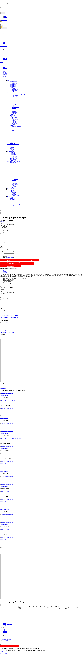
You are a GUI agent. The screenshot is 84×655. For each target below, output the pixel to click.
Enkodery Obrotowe (13, 81)
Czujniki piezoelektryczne (16, 206)
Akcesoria (11, 87)
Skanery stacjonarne (13, 163)
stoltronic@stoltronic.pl (6, 639)
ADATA (4, 65)
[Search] (1, 26)
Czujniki (8, 92)
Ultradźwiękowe (13, 114)
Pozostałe (13, 187)
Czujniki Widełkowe (15, 96)
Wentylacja (12, 145)
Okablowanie (14, 90)
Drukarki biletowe (13, 154)
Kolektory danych (10, 188)
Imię (1, 251)
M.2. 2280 (16, 179)
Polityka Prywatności (6, 629)
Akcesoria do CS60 (15, 168)
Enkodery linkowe (6, 616)
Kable (13, 133)
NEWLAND (5, 72)
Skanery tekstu (12, 190)
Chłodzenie (12, 147)
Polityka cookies (6, 630)
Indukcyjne (12, 109)
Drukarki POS (12, 199)
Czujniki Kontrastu (15, 107)
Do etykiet (11, 116)
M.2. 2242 (16, 178)
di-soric (4, 67)
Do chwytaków (14, 123)
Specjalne (11, 125)
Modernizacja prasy (13, 201)
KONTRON (5, 70)
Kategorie (4, 76)
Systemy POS (9, 196)
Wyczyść (2, 0)
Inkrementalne (14, 83)
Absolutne (14, 82)
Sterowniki (16, 102)
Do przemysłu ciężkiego (16, 126)
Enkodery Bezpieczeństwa (14, 91)
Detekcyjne (16, 101)
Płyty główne (12, 170)
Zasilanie (13, 182)
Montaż (13, 88)
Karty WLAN (14, 186)
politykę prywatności (9, 257)
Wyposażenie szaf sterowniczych (13, 144)
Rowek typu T (14, 122)
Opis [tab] (3, 270)
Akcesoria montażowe (16, 134)
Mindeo (4, 71)
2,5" (15, 177)
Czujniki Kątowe (15, 97)
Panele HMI (9, 208)
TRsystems (5, 74)
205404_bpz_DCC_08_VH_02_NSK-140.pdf (9, 315)
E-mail (2, 252)
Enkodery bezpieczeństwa (7, 617)
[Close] (1, 247)
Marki (1, 62)
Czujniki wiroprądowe (16, 205)
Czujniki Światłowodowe (16, 105)
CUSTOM (5, 66)
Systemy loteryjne (13, 159)
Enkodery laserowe (6, 615)
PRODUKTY (7, 78)
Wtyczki (13, 136)
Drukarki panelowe (13, 153)
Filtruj (5, 0)
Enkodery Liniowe (13, 84)
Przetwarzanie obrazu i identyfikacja (13, 161)
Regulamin (5, 631)
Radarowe (14, 127)
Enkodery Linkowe (13, 86)
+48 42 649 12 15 (5, 640)
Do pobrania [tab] (5, 272)
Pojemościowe (14, 117)
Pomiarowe (16, 100)
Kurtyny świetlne (15, 99)
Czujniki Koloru (15, 106)
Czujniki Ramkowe (15, 98)
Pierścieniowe (14, 111)
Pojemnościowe (12, 115)
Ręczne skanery (12, 165)
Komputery (12, 171)
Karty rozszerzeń (15, 184)
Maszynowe (12, 141)
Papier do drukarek (13, 160)
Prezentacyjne (14, 194)
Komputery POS (13, 198)
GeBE (4, 69)
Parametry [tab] (4, 271)
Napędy (8, 207)
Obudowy (14, 180)
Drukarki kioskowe (13, 152)
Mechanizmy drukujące (14, 158)
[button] (3, 388)
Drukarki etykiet (12, 155)
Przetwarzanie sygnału (16, 138)
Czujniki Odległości (15, 95)
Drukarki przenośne (13, 157)
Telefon (1, 254)
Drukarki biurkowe (13, 156)
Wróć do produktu (10, 260)
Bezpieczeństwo (12, 128)
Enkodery (9, 80)
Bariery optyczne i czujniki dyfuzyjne (18, 94)
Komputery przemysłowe (11, 169)
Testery (13, 135)
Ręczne (13, 193)
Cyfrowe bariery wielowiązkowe (18, 204)
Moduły (13, 130)
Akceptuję (8, 257)
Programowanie (15, 89)
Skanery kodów (12, 191)
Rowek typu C (14, 121)
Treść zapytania (3, 256)
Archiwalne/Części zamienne (15, 172)
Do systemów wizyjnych (14, 142)
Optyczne (11, 93)
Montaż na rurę (14, 112)
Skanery (8, 189)
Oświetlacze (12, 164)
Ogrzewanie (12, 146)
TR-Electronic (5, 73)
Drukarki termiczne (10, 151)
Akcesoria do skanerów (16, 195)
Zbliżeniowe (14, 110)
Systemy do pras (10, 200)
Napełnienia (14, 113)
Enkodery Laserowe (13, 85)
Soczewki (13, 137)
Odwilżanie (12, 149)
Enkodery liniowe (6, 614)
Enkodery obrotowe (6, 613)
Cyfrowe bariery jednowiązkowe (18, 203)
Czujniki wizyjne (13, 162)
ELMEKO (5, 68)
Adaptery (13, 185)
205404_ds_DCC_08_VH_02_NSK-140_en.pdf (9, 317)
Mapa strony (5, 632)
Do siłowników (12, 120)
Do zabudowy (14, 192)
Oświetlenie (12, 148)
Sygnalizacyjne (12, 143)
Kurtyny (13, 129)
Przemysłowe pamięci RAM (17, 174)
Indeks (1, 287)
